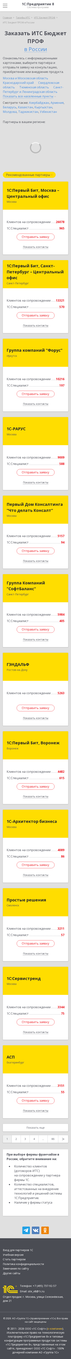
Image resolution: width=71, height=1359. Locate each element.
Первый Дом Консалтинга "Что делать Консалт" (35, 507)
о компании (54, 1328)
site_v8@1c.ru (36, 1291)
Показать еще (35, 1127)
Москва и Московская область (25, 78)
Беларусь (9, 107)
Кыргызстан (43, 107)
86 (53, 1139)
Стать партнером (14, 1259)
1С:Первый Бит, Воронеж (33, 742)
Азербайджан (39, 103)
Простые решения (26, 900)
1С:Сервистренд (24, 978)
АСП (11, 1057)
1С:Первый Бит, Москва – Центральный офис (33, 193)
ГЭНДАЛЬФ (18, 664)
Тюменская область (34, 87)
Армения (57, 103)
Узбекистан (48, 112)
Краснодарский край (18, 83)
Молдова (10, 112)
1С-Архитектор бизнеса (32, 821)
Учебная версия (13, 1255)
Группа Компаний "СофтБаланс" (26, 586)
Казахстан (25, 107)
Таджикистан (28, 112)
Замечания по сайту (16, 1268)
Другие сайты (11, 1273)
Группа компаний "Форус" (34, 350)
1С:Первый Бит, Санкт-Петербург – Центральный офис (35, 271)
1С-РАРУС (16, 428)
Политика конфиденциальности (23, 1264)
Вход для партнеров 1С (18, 1250)
